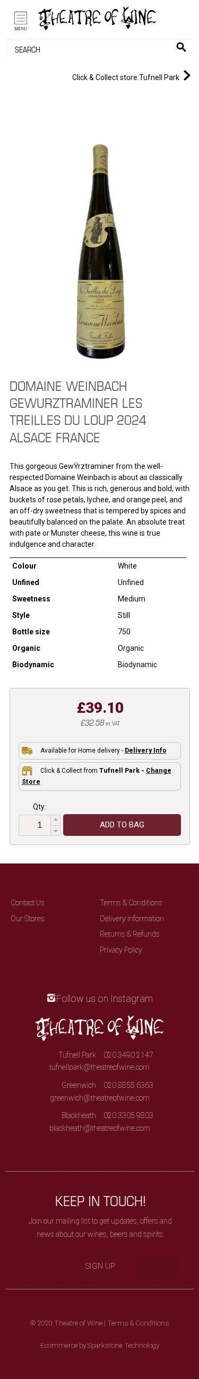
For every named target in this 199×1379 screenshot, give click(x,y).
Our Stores (28, 918)
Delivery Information (132, 918)
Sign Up (100, 1266)
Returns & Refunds (130, 934)
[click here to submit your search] (181, 47)
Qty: (39, 806)
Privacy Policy (121, 950)
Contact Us (28, 902)
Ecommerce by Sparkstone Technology (99, 1345)
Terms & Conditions (131, 902)
